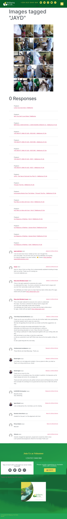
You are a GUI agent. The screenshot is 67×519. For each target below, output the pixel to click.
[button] (37, 5)
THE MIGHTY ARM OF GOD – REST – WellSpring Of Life (29, 159)
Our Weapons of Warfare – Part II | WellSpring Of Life (28, 219)
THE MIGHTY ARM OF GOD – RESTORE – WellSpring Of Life (30, 142)
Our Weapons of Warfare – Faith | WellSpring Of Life (28, 244)
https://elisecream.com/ (32, 291)
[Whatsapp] (55, 2)
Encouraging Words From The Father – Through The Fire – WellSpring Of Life (35, 193)
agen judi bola (18, 251)
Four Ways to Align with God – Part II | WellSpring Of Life (29, 210)
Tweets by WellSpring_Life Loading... (12, 477)
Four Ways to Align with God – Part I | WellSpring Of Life (29, 202)
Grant (15, 266)
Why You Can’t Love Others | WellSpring (25, 116)
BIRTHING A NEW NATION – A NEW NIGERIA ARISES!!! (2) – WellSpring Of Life (35, 124)
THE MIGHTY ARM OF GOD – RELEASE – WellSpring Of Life (30, 133)
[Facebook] (41, 2)
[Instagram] (48, 2)
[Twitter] (44, 2)
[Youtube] (51, 2)
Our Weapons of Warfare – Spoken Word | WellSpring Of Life (30, 227)
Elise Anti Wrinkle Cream (21, 280)
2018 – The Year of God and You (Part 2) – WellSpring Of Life (30, 176)
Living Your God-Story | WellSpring (23, 107)
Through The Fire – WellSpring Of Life (24, 184)
